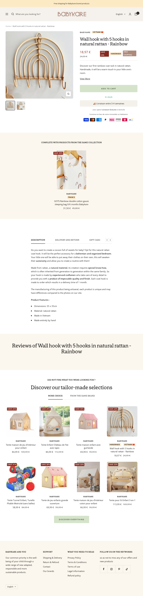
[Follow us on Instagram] (111, 569)
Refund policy (74, 575)
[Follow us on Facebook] (104, 569)
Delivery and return (67, 240)
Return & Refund (51, 562)
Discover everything (71, 519)
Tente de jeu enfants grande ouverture (54, 502)
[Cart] (136, 14)
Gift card (94, 240)
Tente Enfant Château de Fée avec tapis (54, 446)
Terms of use (74, 566)
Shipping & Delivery (52, 557)
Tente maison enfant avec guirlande (88, 446)
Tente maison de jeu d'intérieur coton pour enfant (88, 502)
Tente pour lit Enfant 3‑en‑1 (122, 500)
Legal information (76, 571)
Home (8, 26)
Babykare (85, 32)
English (119, 14)
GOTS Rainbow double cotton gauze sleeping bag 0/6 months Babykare (71, 203)
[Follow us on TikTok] (127, 569)
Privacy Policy (74, 557)
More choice (55, 396)
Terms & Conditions (77, 562)
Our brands (48, 571)
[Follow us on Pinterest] (119, 569)
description (38, 240)
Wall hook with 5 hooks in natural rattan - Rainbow (122, 450)
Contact (46, 566)
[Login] (130, 14)
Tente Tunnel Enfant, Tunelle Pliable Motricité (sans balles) (21, 502)
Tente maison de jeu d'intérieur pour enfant (21, 446)
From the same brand (82, 396)
